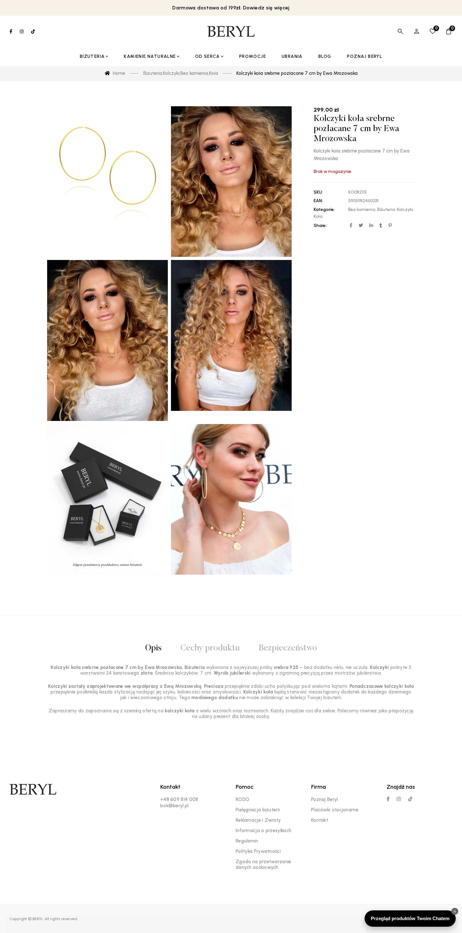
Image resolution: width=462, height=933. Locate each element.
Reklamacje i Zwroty (258, 820)
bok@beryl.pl (174, 806)
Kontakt (319, 820)
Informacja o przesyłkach (263, 830)
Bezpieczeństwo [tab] (288, 648)
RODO (242, 799)
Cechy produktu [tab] (210, 648)
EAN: (318, 200)
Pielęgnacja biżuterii (258, 810)
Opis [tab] (153, 648)
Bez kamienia (361, 209)
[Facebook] (388, 799)
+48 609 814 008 (179, 799)
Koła (318, 216)
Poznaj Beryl (324, 799)
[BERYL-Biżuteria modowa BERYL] (231, 31)
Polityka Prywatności (258, 851)
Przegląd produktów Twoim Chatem (410, 918)
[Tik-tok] (410, 799)
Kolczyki (405, 209)
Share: (320, 225)
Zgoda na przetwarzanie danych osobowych (263, 864)
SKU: (318, 192)
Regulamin (247, 841)
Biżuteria (386, 209)
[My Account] (417, 31)
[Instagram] (399, 799)
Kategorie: (324, 209)
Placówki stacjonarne (334, 810)
